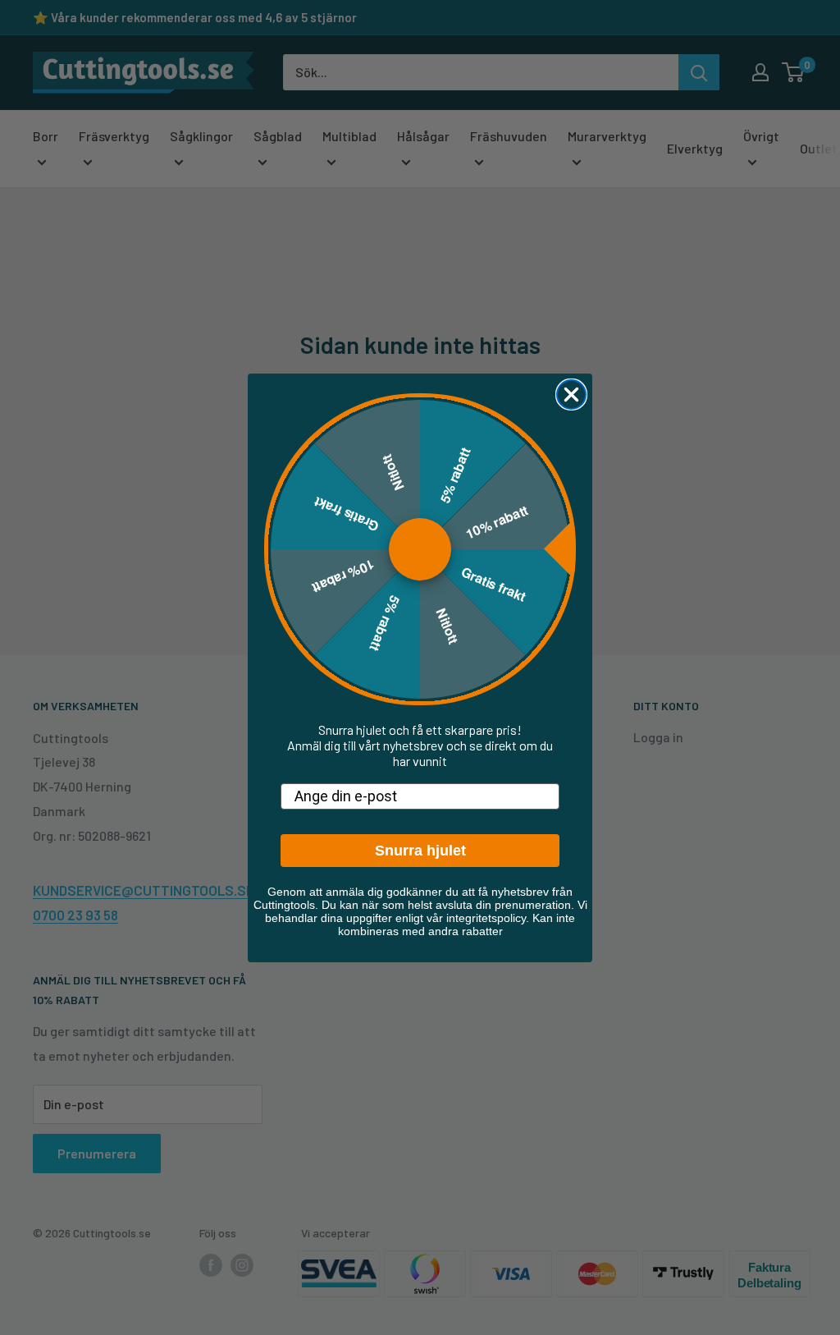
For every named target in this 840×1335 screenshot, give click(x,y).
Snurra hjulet (420, 850)
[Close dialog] (571, 394)
